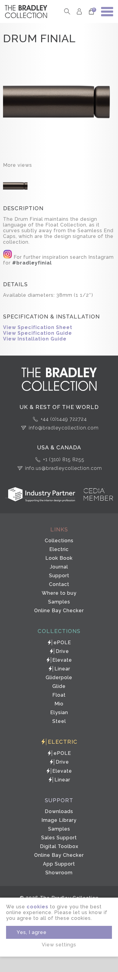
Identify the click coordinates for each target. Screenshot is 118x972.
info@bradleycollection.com (64, 428)
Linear (62, 669)
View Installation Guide (35, 339)
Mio (59, 704)
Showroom (59, 872)
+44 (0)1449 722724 (64, 419)
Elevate (62, 660)
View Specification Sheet (37, 327)
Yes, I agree (32, 932)
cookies (37, 907)
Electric (59, 549)
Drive (62, 651)
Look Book (59, 558)
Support (59, 575)
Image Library (59, 820)
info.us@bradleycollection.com (63, 468)
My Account (79, 11)
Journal (59, 567)
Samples (59, 602)
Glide (59, 686)
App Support (59, 864)
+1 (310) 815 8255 (63, 459)
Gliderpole (59, 677)
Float (59, 695)
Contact (59, 584)
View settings (59, 945)
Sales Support (59, 838)
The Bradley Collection (26, 11)
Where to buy (59, 593)
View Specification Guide (37, 333)
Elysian (59, 712)
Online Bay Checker (59, 610)
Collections (59, 540)
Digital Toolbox (59, 846)
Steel (59, 721)
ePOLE (62, 642)
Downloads (59, 811)
